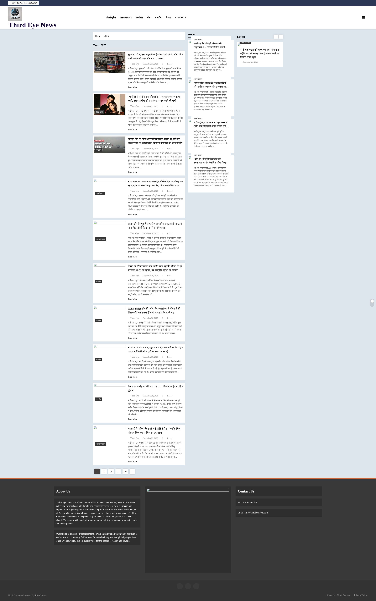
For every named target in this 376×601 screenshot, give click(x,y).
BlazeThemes (40, 595)
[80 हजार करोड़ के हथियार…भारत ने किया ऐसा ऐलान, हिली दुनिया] (109, 393)
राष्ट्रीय (158, 17)
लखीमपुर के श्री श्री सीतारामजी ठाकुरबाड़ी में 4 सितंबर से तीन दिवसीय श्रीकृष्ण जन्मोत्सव (210, 47)
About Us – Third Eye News (339, 595)
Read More (132, 87)
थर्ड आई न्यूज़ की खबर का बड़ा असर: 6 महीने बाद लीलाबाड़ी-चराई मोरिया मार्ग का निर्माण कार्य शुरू (211, 126)
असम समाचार (126, 17)
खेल (149, 17)
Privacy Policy (360, 595)
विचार (168, 17)
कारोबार (139, 17)
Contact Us (180, 17)
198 (125, 471)
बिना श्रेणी (99, 112)
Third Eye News (33, 25)
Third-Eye (134, 64)
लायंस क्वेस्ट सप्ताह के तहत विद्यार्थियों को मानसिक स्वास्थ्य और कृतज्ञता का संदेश (210, 87)
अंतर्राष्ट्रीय (111, 17)
